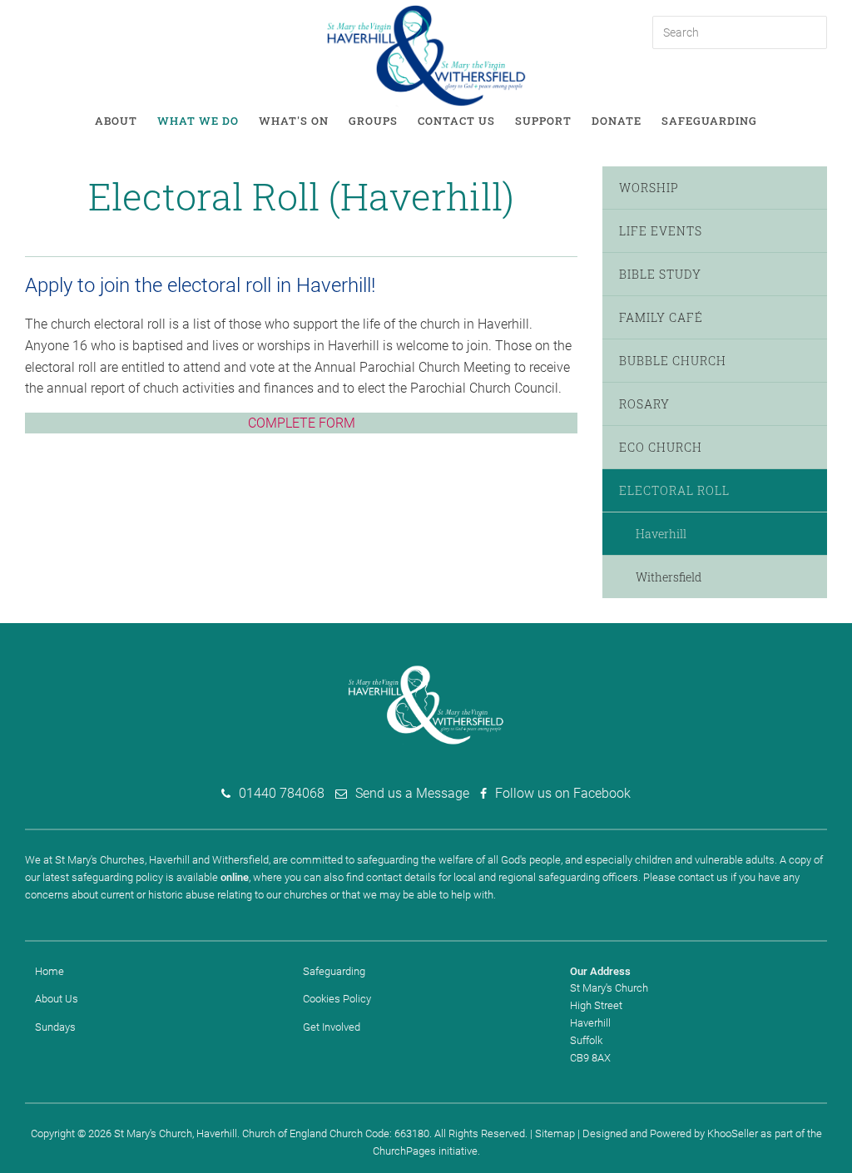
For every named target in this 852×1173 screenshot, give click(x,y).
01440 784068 (281, 793)
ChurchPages (404, 1151)
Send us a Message (412, 793)
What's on (294, 120)
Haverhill (661, 534)
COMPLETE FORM (301, 423)
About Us (56, 998)
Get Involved (331, 1027)
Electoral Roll (674, 490)
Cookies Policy (337, 998)
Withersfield (668, 577)
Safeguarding (709, 120)
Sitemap (555, 1133)
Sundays (55, 1027)
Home (49, 971)
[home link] (426, 54)
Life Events (660, 231)
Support (543, 120)
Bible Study (660, 274)
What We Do (198, 120)
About (116, 120)
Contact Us (456, 120)
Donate (616, 120)
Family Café (661, 317)
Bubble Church (672, 361)
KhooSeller (732, 1133)
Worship (649, 188)
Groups (373, 120)
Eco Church (660, 447)
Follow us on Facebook (563, 793)
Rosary (644, 404)
